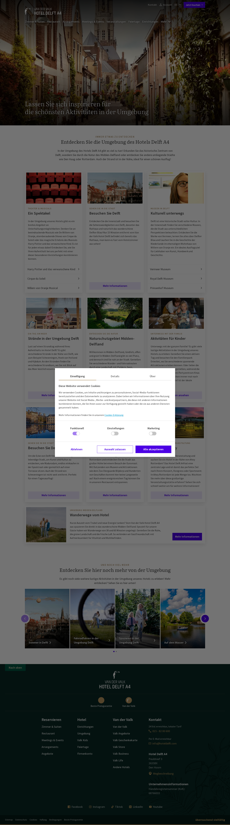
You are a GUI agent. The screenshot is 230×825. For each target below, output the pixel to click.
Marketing (154, 428)
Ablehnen (76, 449)
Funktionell (77, 428)
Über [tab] (153, 376)
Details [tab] (115, 376)
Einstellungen (115, 428)
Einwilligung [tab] (77, 376)
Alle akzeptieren (153, 449)
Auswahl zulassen (115, 449)
